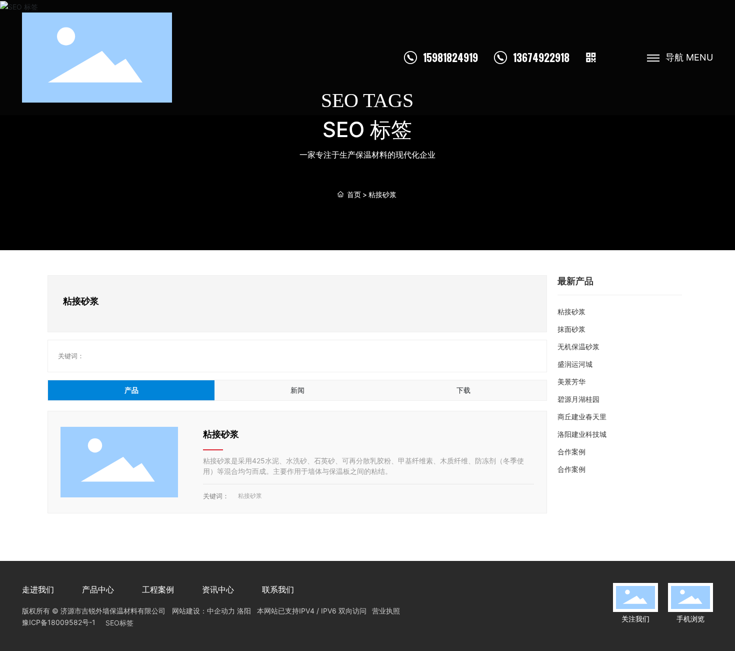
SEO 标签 (367, 129)
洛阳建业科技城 (582, 434)
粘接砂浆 (221, 434)
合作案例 (572, 451)
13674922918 (541, 57)
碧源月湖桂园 (579, 399)
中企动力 (221, 610)
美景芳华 (572, 381)
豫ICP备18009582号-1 (59, 622)
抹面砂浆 (572, 329)
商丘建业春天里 (582, 416)
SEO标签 (120, 622)
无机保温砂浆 (579, 346)
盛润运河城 (575, 364)
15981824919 (450, 57)
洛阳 (244, 610)
